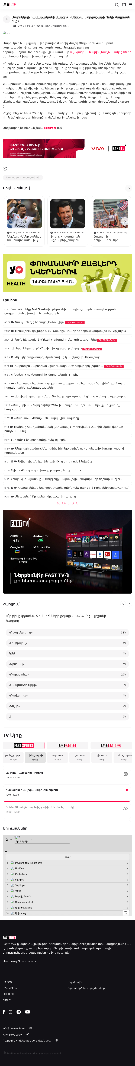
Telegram (50, 128)
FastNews (9, 944)
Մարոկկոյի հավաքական (23, 177)
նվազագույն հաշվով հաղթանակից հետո (100, 52)
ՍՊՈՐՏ (7, 982)
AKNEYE (7, 1000)
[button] (124, 4)
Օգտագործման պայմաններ (86, 988)
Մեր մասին (75, 982)
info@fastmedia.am (14, 1028)
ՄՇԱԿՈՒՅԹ (10, 988)
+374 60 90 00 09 (12, 1034)
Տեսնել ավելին (67, 503)
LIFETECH (8, 994)
